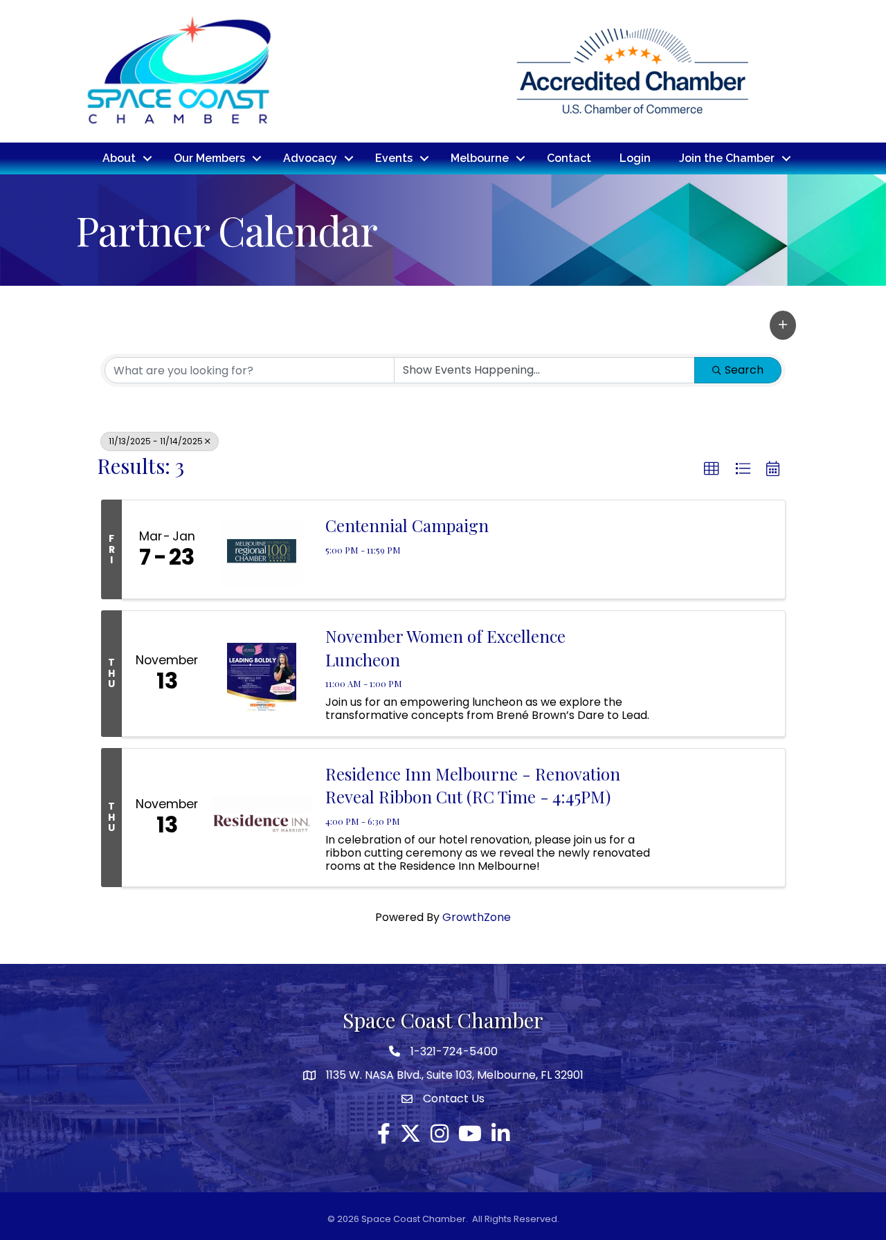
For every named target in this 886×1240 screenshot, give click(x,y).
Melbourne (480, 158)
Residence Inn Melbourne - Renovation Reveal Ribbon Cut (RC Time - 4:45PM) (472, 785)
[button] (783, 325)
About (119, 158)
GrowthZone (476, 917)
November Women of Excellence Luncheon (445, 648)
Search (744, 370)
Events (394, 158)
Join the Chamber (727, 158)
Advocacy (310, 158)
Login (635, 158)
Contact (569, 158)
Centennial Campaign (407, 525)
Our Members (209, 158)
